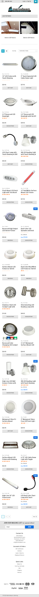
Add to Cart (10, 87)
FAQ (19, 568)
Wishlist (20, 551)
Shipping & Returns (19, 555)
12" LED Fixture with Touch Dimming (9, 77)
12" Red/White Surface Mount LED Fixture (28, 191)
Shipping (19, 570)
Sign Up (29, 1)
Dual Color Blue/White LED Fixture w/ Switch (28, 268)
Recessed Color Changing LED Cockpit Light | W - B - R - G (10, 345)
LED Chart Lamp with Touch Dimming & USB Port (9, 154)
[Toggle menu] (2, 2)
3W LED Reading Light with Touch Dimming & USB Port (28, 154)
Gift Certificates (19, 549)
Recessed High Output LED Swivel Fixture (10, 229)
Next (34, 516)
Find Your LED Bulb (19, 566)
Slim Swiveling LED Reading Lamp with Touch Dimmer (27, 307)
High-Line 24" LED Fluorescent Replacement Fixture (9, 497)
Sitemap (16, 595)
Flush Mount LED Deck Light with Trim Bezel (10, 191)
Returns (19, 572)
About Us (19, 564)
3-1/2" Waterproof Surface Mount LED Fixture (27, 345)
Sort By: (14, 51)
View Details (10, 240)
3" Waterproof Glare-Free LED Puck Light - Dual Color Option (28, 421)
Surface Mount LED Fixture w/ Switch (9, 268)
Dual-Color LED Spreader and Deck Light (27, 230)
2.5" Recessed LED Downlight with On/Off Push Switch (28, 116)
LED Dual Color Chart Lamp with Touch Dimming (28, 497)
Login (24, 1)
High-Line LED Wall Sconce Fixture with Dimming (9, 383)
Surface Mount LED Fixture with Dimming (9, 458)
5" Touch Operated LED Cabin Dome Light (28, 77)
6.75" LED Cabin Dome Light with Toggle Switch (28, 459)
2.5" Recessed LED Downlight (8, 115)
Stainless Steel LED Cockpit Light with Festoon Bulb (9, 307)
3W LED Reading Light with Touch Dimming (28, 382)
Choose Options (10, 125)
